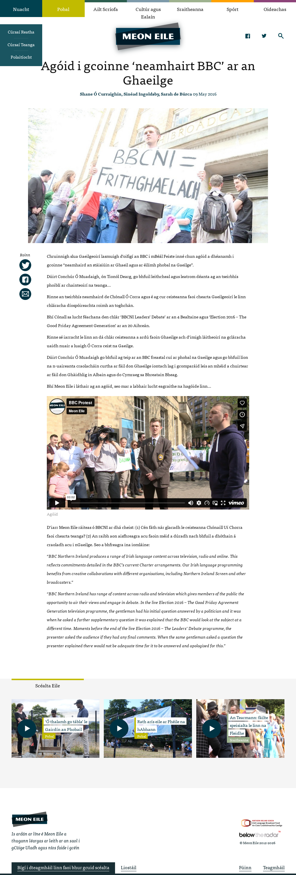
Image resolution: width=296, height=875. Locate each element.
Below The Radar (260, 834)
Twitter (264, 36)
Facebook (247, 36)
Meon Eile (30, 819)
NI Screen (262, 823)
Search (281, 36)
